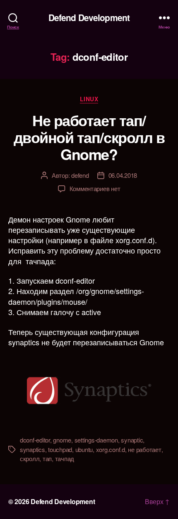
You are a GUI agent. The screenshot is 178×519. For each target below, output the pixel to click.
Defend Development (89, 17)
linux (89, 99)
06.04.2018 (122, 175)
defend (80, 175)
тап (47, 458)
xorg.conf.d (110, 449)
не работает (144, 449)
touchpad (60, 449)
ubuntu (84, 449)
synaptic (132, 439)
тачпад (64, 458)
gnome (62, 439)
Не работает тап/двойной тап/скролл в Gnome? (89, 137)
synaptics (32, 449)
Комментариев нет (95, 188)
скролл (29, 458)
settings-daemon (96, 439)
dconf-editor (35, 439)
